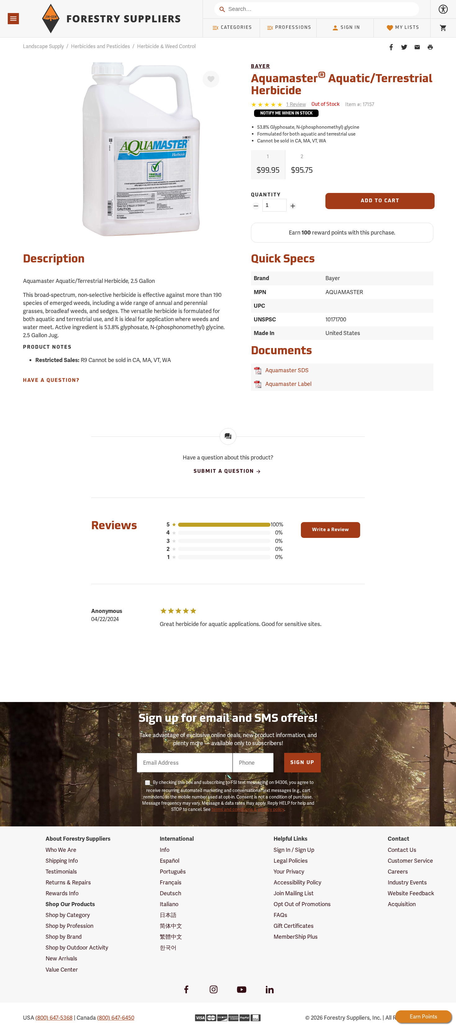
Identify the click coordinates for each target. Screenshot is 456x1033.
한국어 (168, 947)
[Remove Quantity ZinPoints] (256, 206)
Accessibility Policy (297, 882)
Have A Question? (51, 380)
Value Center (62, 969)
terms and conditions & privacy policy (248, 809)
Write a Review (330, 530)
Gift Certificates (294, 925)
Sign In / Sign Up (294, 849)
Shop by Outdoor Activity (77, 947)
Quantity (266, 195)
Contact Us (402, 849)
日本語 (168, 915)
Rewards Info (62, 893)
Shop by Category (68, 915)
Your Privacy (289, 871)
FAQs (280, 915)
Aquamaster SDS (286, 370)
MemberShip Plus (296, 936)
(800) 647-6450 (115, 1017)
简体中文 (171, 925)
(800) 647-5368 (54, 1017)
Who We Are (61, 849)
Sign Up (302, 762)
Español (169, 860)
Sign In (350, 27)
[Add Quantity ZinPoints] (293, 206)
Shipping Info (62, 860)
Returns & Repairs (68, 882)
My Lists (407, 27)
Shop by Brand (64, 936)
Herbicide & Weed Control (166, 46)
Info (164, 849)
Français (170, 882)
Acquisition (402, 904)
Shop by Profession (69, 925)
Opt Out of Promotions (302, 904)
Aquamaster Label (287, 383)
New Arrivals (61, 958)
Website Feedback (411, 893)
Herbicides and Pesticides (100, 46)
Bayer (260, 66)
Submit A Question (224, 471)
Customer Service (410, 860)
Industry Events (407, 882)
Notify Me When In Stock (286, 113)
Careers (398, 871)
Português (173, 871)
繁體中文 (171, 936)
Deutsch (170, 893)
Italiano (169, 904)
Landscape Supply (43, 46)
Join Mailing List (294, 893)
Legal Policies (291, 860)
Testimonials (61, 871)
